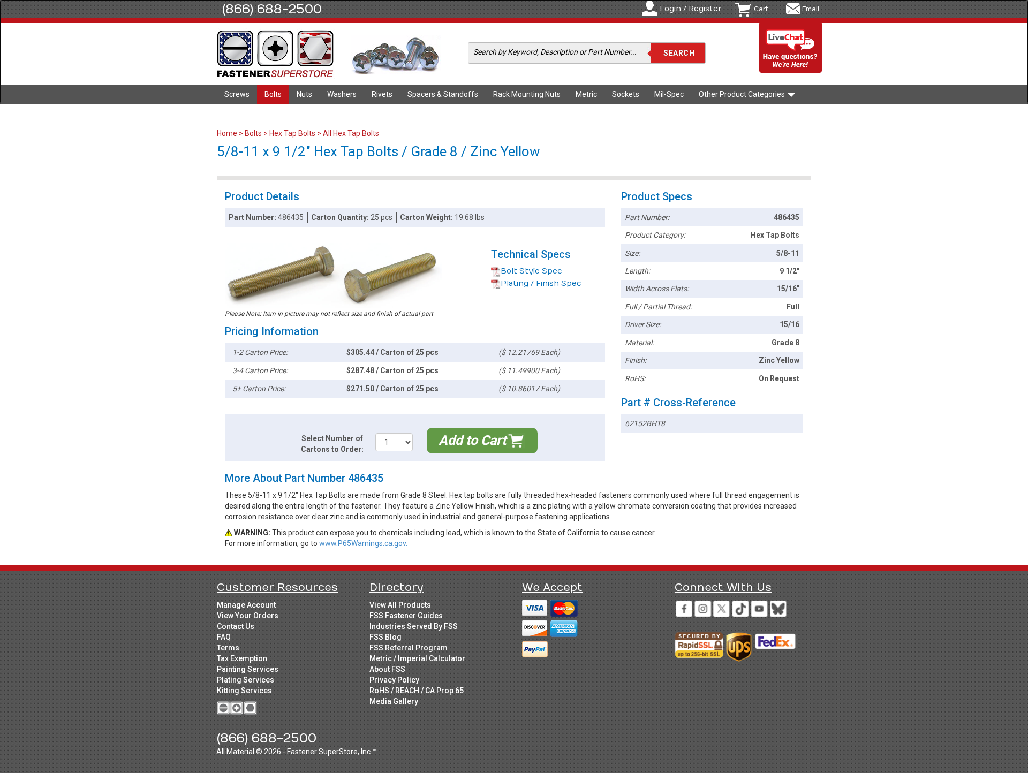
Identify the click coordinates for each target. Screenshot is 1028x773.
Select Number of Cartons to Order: (332, 443)
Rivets (382, 94)
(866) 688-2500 (272, 9)
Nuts (304, 94)
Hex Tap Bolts (292, 133)
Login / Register (691, 8)
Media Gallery (393, 701)
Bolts (273, 94)
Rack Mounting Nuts (527, 94)
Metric (586, 94)
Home (228, 133)
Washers (342, 94)
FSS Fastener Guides (406, 615)
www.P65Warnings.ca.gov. (363, 543)
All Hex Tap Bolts (351, 133)
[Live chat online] (791, 48)
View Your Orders (247, 615)
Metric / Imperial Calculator (417, 658)
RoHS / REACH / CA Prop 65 (416, 690)
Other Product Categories (743, 94)
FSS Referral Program (408, 647)
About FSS (387, 669)
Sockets (625, 94)
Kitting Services (244, 690)
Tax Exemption (242, 658)
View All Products (400, 605)
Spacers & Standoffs (442, 94)
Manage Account (246, 605)
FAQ (224, 637)
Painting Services (247, 669)
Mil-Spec (669, 94)
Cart (761, 9)
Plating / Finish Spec (541, 283)
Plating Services (245, 680)
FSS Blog (385, 637)
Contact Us (235, 626)
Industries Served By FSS (413, 626)
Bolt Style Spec (531, 271)
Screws (237, 94)
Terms (228, 647)
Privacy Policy (394, 680)
